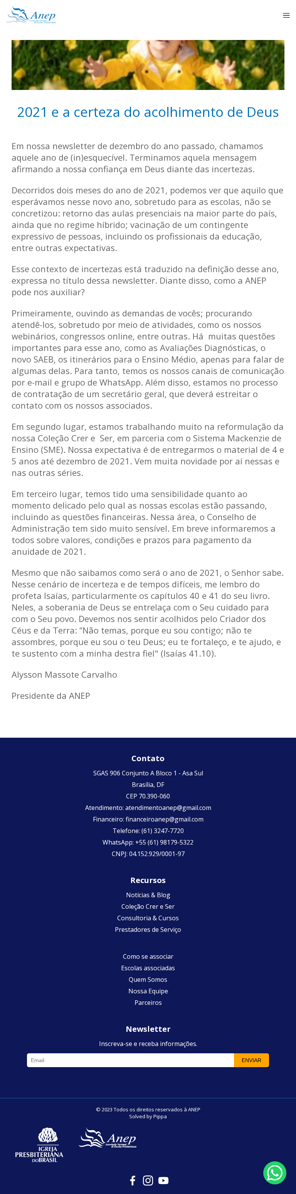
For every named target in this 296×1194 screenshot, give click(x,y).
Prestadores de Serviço (148, 929)
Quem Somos (148, 979)
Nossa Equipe (148, 991)
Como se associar (148, 956)
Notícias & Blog (148, 895)
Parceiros (148, 1002)
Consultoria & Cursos (148, 918)
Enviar (251, 1060)
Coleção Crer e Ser (148, 906)
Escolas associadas (148, 968)
